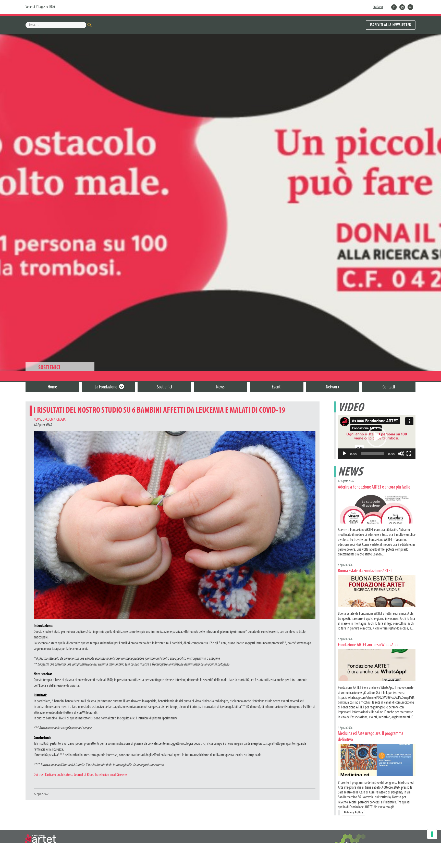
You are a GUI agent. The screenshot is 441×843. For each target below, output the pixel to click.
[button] (376, 437)
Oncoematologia (54, 420)
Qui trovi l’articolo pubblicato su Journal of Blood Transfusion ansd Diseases (80, 775)
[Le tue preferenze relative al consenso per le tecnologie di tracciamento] (432, 834)
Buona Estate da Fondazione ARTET (365, 571)
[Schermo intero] (409, 454)
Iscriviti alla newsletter (390, 25)
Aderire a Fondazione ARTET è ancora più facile (374, 487)
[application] (376, 437)
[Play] (345, 454)
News (37, 420)
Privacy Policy (353, 812)
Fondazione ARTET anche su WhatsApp (368, 645)
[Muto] (401, 454)
